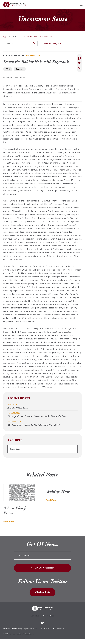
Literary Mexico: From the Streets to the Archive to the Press (36, 416)
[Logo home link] (14, 5)
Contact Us (35, 616)
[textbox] (41, 449)
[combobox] (42, 449)
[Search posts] (34, 43)
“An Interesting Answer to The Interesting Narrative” (33, 425)
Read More (8, 521)
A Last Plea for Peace (17, 408)
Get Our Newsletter (44, 568)
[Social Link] (42, 622)
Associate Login (48, 616)
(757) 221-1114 (46, 629)
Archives (14, 440)
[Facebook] (79, 58)
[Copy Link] (79, 68)
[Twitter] (79, 63)
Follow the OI (43, 592)
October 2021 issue (46, 93)
